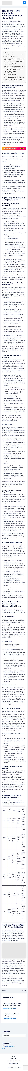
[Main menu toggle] (24, 2)
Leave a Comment (7, 1008)
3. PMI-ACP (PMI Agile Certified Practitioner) (16, 63)
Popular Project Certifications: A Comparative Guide (15, 58)
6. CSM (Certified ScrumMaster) (14, 67)
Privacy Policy (14, 1058)
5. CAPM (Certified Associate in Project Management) (16, 66)
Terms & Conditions (13, 1063)
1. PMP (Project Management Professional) (16, 59)
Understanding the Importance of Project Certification (16, 54)
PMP (3, 1048)
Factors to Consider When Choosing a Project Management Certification (15, 69)
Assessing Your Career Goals (11, 56)
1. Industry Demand (11, 71)
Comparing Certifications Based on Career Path (15, 79)
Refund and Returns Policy (14, 1060)
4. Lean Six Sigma (11, 64)
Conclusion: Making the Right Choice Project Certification (15, 80)
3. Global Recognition (12, 74)
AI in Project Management (8, 1046)
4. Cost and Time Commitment (14, 76)
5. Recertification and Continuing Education (16, 77)
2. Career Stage (10, 72)
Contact (13, 1056)
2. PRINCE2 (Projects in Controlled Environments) (16, 61)
